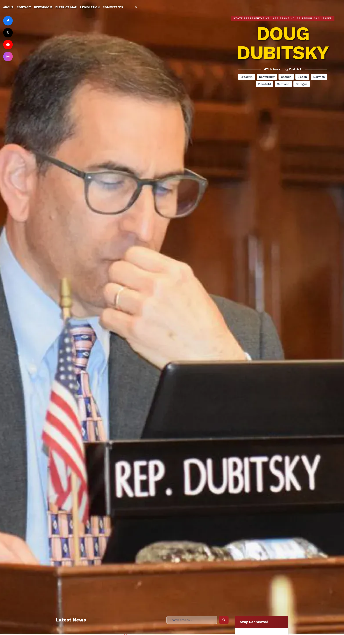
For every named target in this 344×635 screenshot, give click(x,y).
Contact (24, 7)
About (8, 7)
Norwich (319, 76)
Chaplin (286, 76)
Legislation (90, 7)
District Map (66, 7)
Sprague (301, 84)
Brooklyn (246, 76)
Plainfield (264, 84)
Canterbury (267, 76)
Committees (113, 7)
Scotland (283, 84)
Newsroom (43, 7)
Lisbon (302, 76)
